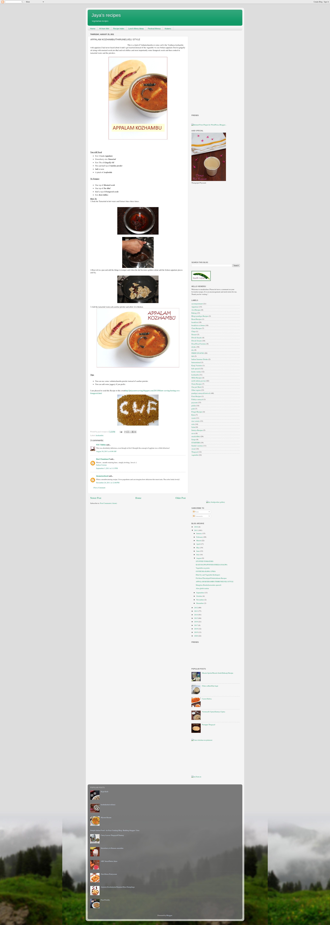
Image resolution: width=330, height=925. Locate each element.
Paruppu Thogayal (208, 724)
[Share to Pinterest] (135, 432)
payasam (194, 402)
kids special (195, 368)
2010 (196, 527)
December (200, 603)
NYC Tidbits (101, 444)
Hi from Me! (104, 28)
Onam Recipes (196, 384)
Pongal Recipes (196, 412)
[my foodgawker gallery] (215, 502)
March (198, 540)
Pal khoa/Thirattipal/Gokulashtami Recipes (211, 578)
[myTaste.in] (196, 776)
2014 (196, 614)
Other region (196, 390)
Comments (199, 516)
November (200, 600)
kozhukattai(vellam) (108, 804)
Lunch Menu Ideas (136, 28)
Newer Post (95, 497)
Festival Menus (154, 28)
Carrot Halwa (207, 699)
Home (92, 28)
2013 (196, 611)
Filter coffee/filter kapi (210, 686)
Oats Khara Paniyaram (109, 874)
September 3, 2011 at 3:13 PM (107, 468)
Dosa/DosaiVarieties (198, 344)
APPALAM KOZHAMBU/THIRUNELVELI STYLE (214, 581)
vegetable (194, 455)
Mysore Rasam (106, 817)
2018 (196, 629)
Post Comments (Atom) (108, 503)
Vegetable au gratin (203, 568)
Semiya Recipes (197, 430)
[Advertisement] (201, 71)
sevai (193, 433)
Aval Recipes (196, 310)
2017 (196, 625)
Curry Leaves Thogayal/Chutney (112, 835)
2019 (196, 632)
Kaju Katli (104, 791)
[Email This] (125, 432)
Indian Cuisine (101, 465)
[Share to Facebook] (132, 432)
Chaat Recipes (196, 328)
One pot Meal (196, 387)
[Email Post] (121, 431)
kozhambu (99, 435)
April (198, 544)
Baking (194, 313)
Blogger (169, 915)
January (199, 533)
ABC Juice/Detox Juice (109, 861)
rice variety (195, 421)
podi (193, 408)
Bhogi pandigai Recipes (199, 316)
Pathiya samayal (197, 399)
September (200, 592)
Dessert (194, 334)
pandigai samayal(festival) (200, 393)
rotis (193, 424)
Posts (197, 512)
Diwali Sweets (196, 341)
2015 (196, 618)
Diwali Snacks (196, 337)
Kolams (168, 28)
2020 (196, 636)
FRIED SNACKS (197, 353)
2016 (196, 621)
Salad (193, 427)
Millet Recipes (196, 378)
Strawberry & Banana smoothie (112, 848)
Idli (192, 356)
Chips (193, 331)
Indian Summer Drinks (199, 359)
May (198, 547)
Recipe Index (118, 28)
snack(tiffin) (195, 436)
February (199, 537)
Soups (193, 439)
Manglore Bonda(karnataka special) (208, 585)
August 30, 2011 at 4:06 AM (106, 451)
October (199, 596)
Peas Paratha (105, 900)
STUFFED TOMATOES (204, 561)
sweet (193, 449)
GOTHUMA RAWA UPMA (206, 571)
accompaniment (197, 303)
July (198, 554)
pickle (193, 405)
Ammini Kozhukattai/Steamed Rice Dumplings (118, 887)
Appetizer (195, 307)
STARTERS (195, 442)
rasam (193, 418)
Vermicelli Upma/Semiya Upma (213, 711)
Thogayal (194, 452)
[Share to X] (130, 432)
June (198, 551)
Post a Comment (99, 487)
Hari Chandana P (103, 459)
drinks (193, 347)
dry (192, 350)
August (199, 558)
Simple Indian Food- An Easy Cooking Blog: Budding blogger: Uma (114, 830)
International (196, 362)
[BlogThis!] (128, 432)
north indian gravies (198, 381)
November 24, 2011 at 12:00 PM (107, 482)
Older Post (180, 497)
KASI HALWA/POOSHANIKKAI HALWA (211, 564)
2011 (196, 530)
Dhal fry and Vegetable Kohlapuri (208, 575)
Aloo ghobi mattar (202, 588)
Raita (193, 415)
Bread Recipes (196, 319)
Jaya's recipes (106, 15)
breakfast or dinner (198, 325)
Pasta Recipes (196, 396)
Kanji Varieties (196, 365)
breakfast (194, 322)
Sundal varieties (197, 446)
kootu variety (196, 371)
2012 (196, 607)
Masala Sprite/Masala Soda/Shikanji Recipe (217, 673)
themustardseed (102, 476)
